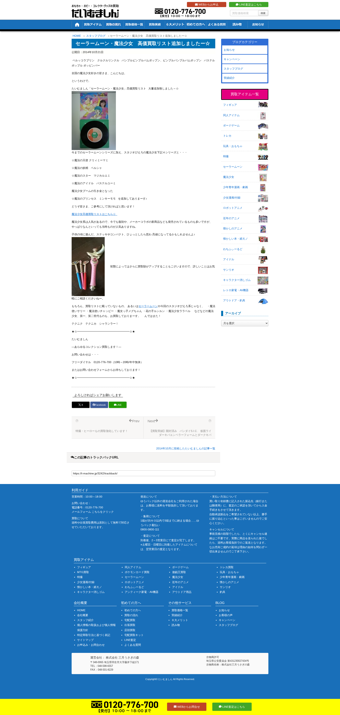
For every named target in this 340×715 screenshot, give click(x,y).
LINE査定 (130, 639)
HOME (77, 35)
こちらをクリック (103, 511)
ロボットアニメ (232, 207)
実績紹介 (229, 77)
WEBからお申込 (208, 4)
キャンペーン (232, 59)
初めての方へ (132, 610)
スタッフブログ (95, 35)
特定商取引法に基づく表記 (93, 635)
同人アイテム (231, 115)
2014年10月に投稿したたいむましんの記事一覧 (185, 448)
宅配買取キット (134, 635)
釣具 (222, 592)
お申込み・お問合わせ (91, 644)
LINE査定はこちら (250, 4)
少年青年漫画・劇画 (235, 187)
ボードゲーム (231, 125)
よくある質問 (132, 644)
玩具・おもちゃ (232, 146)
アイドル (228, 259)
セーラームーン (148, 306)
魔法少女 (228, 177)
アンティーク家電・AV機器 (141, 592)
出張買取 (129, 625)
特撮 (226, 156)
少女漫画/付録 (231, 197)
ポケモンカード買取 (137, 572)
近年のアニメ (231, 218)
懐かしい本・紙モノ (235, 238)
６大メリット (180, 620)
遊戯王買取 (179, 572)
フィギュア (230, 104)
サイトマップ (85, 639)
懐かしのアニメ (232, 228)
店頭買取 (129, 630)
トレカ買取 (227, 567)
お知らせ (229, 49)
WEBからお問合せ (188, 706)
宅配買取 (129, 620)
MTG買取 (83, 572)
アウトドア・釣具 (234, 300)
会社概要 (82, 615)
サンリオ (228, 269)
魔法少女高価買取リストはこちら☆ (94, 214)
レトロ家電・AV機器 (236, 290)
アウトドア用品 (181, 592)
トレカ (227, 135)
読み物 (176, 625)
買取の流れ (131, 615)
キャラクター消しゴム (237, 280)
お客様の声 (226, 615)
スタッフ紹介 (85, 620)
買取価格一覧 (180, 610)
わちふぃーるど (232, 249)
